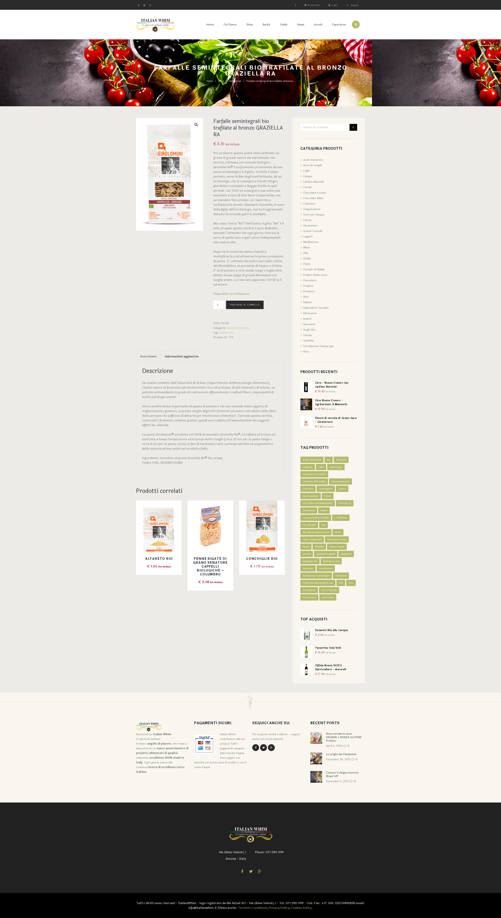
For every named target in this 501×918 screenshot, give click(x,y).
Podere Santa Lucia (315, 275)
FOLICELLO (344, 503)
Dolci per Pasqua (313, 215)
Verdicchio (341, 575)
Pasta (246, 328)
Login (335, 5)
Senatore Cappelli (325, 554)
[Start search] (347, 5)
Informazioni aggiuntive (182, 356)
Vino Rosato (309, 597)
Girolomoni (235, 81)
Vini (341, 583)
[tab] (148, 357)
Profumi (308, 286)
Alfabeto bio (159, 558)
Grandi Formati (313, 231)
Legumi (308, 236)
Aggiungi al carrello (245, 304)
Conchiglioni (325, 489)
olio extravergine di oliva (316, 532)
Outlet (283, 25)
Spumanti (309, 324)
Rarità (266, 25)
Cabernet (308, 467)
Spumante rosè (331, 561)
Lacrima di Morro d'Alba (316, 517)
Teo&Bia (308, 341)
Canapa (307, 176)
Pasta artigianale (312, 539)
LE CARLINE (309, 525)
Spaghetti (346, 554)
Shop (249, 25)
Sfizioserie (310, 313)
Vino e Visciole (329, 590)
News (300, 25)
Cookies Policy (301, 907)
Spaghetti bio (310, 561)
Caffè (306, 171)
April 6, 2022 (334, 746)
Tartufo (307, 335)
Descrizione (148, 356)
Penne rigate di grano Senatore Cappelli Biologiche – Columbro (210, 566)
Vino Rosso (328, 597)
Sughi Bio (309, 330)
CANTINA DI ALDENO (314, 474)
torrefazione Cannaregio (316, 575)
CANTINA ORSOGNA (314, 481)
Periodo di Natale (314, 269)
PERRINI (319, 546)
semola (307, 554)
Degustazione (311, 209)
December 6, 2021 (337, 781)
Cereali (307, 187)
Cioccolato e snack (314, 193)
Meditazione (311, 242)
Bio (328, 460)
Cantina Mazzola (313, 182)
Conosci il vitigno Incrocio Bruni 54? (342, 774)
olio (323, 525)
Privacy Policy (279, 907)
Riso (306, 297)
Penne (306, 546)
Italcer (324, 510)
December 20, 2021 (338, 759)
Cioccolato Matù (313, 198)
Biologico (341, 460)
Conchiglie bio (262, 558)
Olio (305, 253)
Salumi (307, 302)
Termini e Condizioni (252, 907)
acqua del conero (312, 460)
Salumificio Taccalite (316, 308)
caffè (321, 467)
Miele (306, 247)
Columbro (309, 204)
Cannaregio (336, 467)
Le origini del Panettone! (341, 754)
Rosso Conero (336, 546)
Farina (307, 220)
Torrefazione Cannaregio (318, 346)
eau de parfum (310, 496)
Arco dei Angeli (312, 165)
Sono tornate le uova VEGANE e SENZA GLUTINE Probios (344, 737)
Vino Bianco (309, 590)
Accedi (318, 25)
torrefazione (325, 568)
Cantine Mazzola (340, 481)
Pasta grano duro (336, 539)
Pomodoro (309, 280)
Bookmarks (314, 5)
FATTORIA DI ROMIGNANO (317, 503)
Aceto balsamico (313, 160)
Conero (342, 489)
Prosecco (309, 291)
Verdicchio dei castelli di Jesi (318, 583)
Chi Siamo (230, 25)
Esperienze (339, 25)
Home (210, 25)
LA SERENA (340, 517)
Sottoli (307, 319)
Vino (306, 352)
